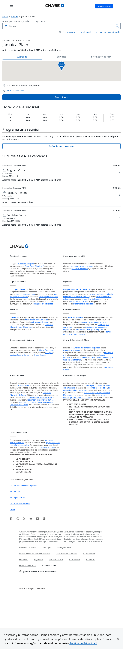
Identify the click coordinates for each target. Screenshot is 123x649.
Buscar (14, 16)
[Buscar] (117, 26)
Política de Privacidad (83, 643)
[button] (118, 639)
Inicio (5, 16)
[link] (11, 519)
